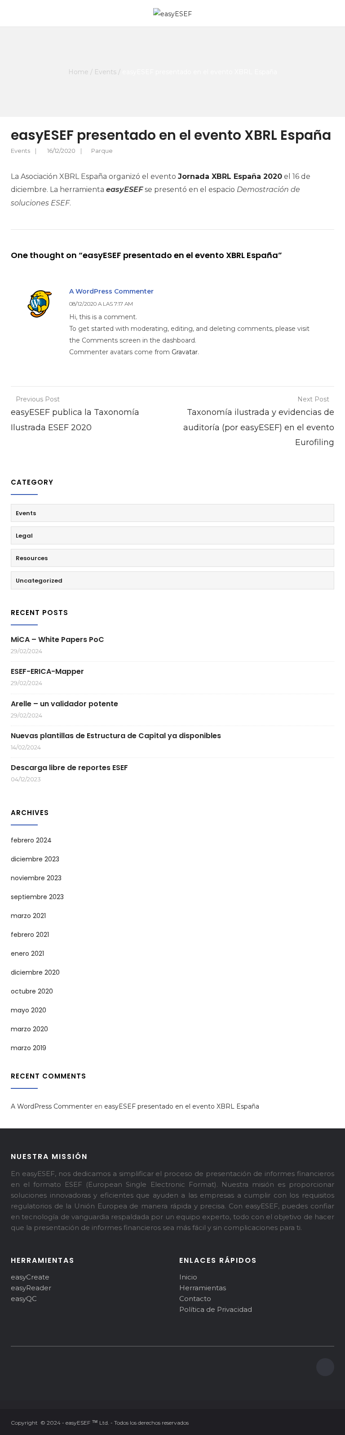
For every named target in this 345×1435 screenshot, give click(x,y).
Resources (32, 558)
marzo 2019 (28, 1047)
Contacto (195, 1298)
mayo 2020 (28, 1010)
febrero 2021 (30, 934)
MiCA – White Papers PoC (57, 639)
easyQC (24, 1298)
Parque (102, 150)
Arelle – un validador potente (64, 704)
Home (78, 72)
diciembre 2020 (35, 972)
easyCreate (30, 1277)
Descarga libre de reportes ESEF (69, 767)
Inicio (188, 1277)
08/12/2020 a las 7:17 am (101, 303)
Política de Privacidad (215, 1309)
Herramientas (202, 1287)
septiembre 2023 (37, 896)
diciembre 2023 (35, 859)
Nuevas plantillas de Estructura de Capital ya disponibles (116, 736)
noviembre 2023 (36, 877)
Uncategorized (39, 580)
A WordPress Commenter (111, 291)
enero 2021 (27, 953)
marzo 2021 (28, 915)
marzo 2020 (29, 1029)
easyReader (31, 1287)
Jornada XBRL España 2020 (230, 176)
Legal (24, 535)
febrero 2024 (31, 840)
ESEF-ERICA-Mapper (47, 671)
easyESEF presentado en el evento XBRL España (181, 1106)
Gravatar (185, 352)
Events (105, 72)
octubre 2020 (32, 991)
